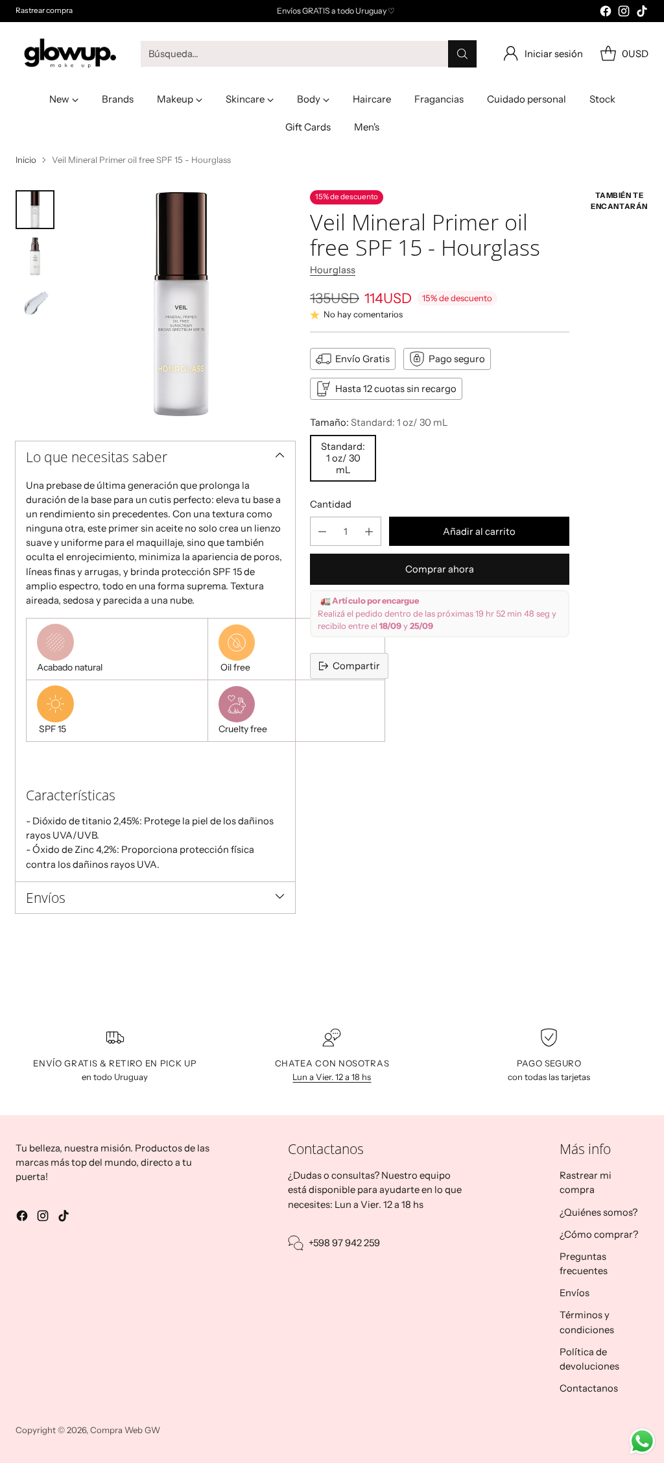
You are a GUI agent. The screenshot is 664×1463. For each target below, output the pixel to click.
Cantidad (330, 504)
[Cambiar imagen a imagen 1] (35, 209)
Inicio (26, 159)
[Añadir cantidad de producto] (369, 531)
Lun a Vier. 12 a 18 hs (331, 1077)
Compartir (356, 666)
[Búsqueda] (462, 54)
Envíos (574, 1293)
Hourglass (332, 270)
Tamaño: (379, 422)
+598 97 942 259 (344, 1243)
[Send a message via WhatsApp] (642, 1441)
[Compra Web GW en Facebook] (605, 13)
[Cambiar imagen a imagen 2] (35, 256)
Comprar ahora (439, 569)
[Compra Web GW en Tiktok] (641, 13)
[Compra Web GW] (67, 53)
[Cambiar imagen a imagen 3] (35, 303)
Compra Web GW (125, 1430)
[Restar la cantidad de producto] (322, 531)
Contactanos (589, 1388)
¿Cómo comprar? (599, 1234)
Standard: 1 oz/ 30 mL (343, 458)
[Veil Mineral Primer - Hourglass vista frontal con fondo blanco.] (181, 304)
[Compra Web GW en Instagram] (623, 13)
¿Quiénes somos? (598, 1212)
